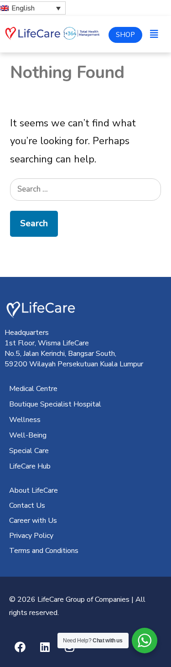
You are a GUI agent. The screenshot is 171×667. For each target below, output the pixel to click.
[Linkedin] (45, 647)
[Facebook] (20, 647)
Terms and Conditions (43, 551)
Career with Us (33, 521)
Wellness (25, 420)
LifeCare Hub (30, 466)
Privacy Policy (31, 536)
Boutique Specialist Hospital (55, 404)
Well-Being (28, 435)
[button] (154, 34)
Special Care (29, 451)
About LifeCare (33, 490)
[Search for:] (85, 188)
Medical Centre (33, 389)
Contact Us (27, 505)
